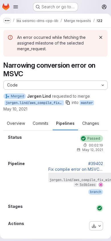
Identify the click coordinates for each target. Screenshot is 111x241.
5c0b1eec (88, 184)
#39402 (95, 163)
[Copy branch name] (67, 102)
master (87, 103)
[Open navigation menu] (15, 6)
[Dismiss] (100, 37)
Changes (90, 123)
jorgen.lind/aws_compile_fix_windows (35, 103)
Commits (40, 123)
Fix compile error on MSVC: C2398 (75, 169)
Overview (16, 123)
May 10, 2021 (15, 109)
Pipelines (65, 123)
